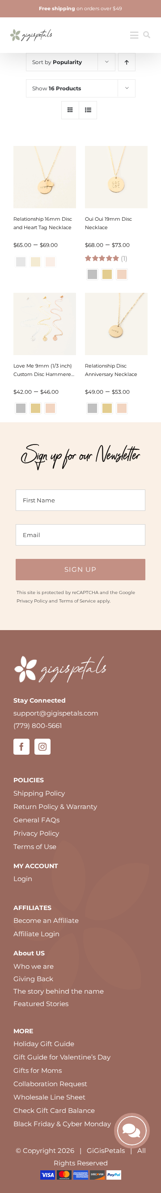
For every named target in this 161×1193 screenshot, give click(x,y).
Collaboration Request (50, 1084)
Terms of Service (77, 601)
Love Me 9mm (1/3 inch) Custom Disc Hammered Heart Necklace (43, 374)
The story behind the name (58, 991)
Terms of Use (34, 846)
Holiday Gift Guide (43, 1043)
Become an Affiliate (46, 920)
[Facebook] (21, 747)
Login (22, 878)
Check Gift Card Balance (54, 1110)
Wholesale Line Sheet (49, 1097)
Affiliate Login (36, 934)
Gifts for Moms (37, 1070)
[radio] (92, 274)
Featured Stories (40, 1003)
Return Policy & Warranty (55, 806)
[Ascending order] (127, 62)
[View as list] (88, 110)
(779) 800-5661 (37, 725)
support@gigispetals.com (55, 713)
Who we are (33, 966)
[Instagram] (42, 747)
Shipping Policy (39, 793)
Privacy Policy (32, 601)
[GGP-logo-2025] (31, 26)
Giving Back (33, 979)
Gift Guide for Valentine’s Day (61, 1057)
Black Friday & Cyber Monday (62, 1124)
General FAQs (36, 820)
